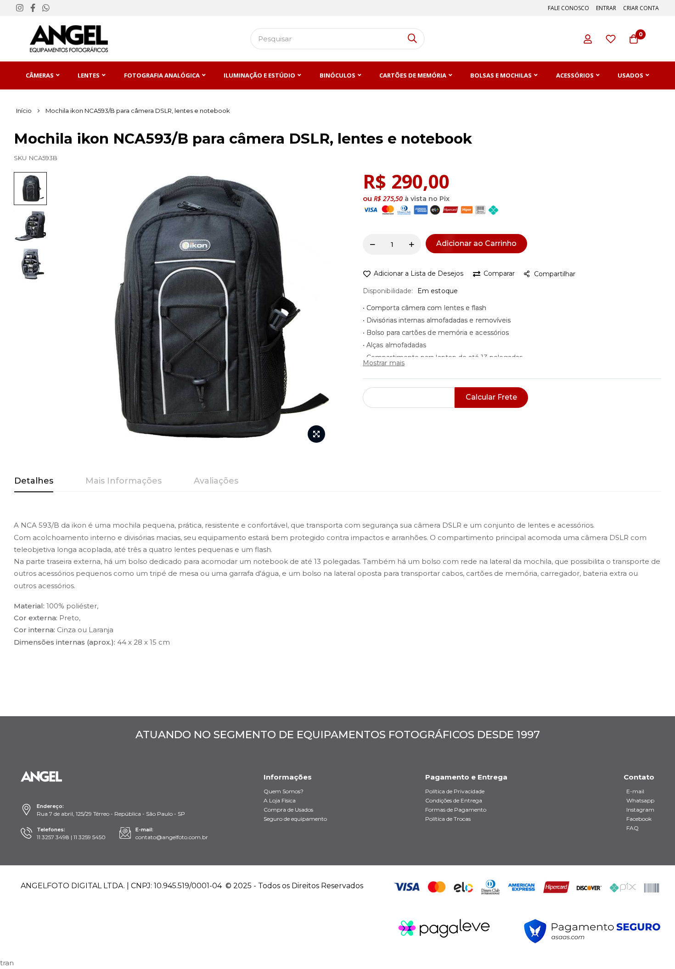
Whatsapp (640, 800)
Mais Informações (123, 481)
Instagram (640, 809)
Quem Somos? (284, 791)
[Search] (412, 39)
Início (24, 110)
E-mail (635, 791)
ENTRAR (606, 8)
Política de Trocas (448, 818)
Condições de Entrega (453, 800)
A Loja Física (280, 800)
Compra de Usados (288, 809)
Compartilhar (554, 274)
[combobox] (337, 39)
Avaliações (216, 481)
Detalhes (33, 481)
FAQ (632, 827)
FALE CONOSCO (568, 8)
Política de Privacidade (454, 791)
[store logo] (69, 38)
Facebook (639, 818)
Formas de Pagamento (455, 809)
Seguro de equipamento (295, 818)
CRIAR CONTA (641, 8)
